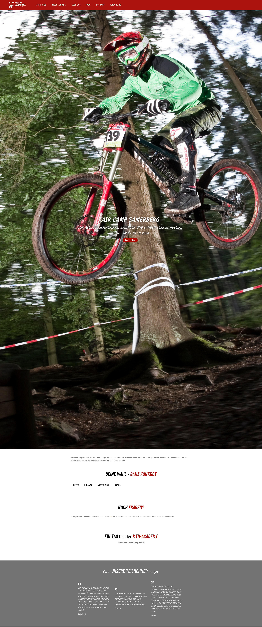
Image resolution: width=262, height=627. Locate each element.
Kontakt (100, 5)
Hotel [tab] (117, 485)
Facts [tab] (76, 485)
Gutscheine (115, 5)
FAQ (111, 516)
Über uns (76, 5)
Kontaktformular (181, 516)
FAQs (88, 5)
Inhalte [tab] (88, 485)
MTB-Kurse (41, 5)
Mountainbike (59, 5)
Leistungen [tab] (103, 485)
